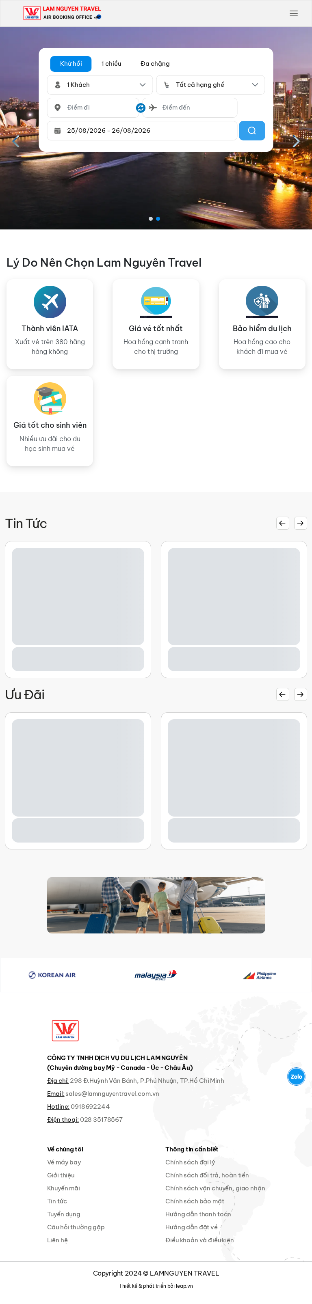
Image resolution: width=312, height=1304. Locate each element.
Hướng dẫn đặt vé (191, 1227)
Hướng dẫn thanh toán (198, 1214)
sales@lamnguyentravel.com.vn (112, 1093)
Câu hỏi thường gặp (76, 1227)
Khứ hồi (71, 63)
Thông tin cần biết (192, 1149)
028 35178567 (101, 1119)
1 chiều (111, 63)
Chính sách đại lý (190, 1162)
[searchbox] (93, 108)
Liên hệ (57, 1240)
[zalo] (296, 1076)
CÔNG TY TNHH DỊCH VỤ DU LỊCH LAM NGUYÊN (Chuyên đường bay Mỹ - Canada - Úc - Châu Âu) (120, 1062)
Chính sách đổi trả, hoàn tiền (207, 1175)
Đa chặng (155, 63)
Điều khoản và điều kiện (199, 1240)
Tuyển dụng (64, 1214)
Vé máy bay (64, 1162)
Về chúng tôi (65, 1149)
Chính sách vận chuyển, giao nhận (215, 1188)
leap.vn (184, 1286)
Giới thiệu (61, 1175)
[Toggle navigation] (294, 13)
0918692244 (90, 1106)
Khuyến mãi (63, 1188)
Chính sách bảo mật (194, 1201)
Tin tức (57, 1201)
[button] (71, 64)
